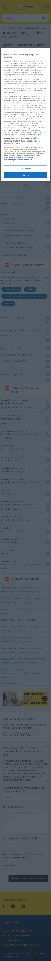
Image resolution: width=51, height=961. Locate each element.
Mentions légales (36, 134)
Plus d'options (25, 168)
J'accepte (25, 175)
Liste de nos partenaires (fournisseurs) (18, 160)
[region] (25, 114)
